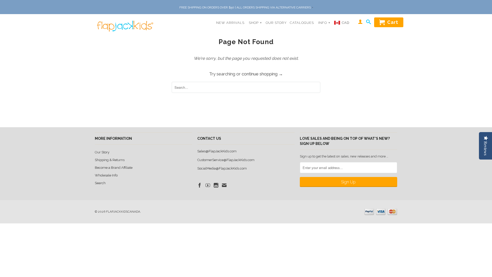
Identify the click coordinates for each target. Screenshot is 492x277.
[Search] (368, 22)
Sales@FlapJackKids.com (217, 151)
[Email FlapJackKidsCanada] (224, 185)
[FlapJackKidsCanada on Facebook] (199, 185)
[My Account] (360, 22)
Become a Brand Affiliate (113, 168)
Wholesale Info (106, 175)
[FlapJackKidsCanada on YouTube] (208, 185)
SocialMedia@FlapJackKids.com (222, 168)
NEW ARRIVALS (230, 23)
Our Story (102, 152)
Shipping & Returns (110, 160)
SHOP (255, 23)
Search (100, 183)
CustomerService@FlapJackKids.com (225, 160)
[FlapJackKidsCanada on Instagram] (216, 185)
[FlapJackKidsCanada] (124, 23)
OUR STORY (276, 23)
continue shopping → (262, 73)
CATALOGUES (302, 23)
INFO (324, 23)
